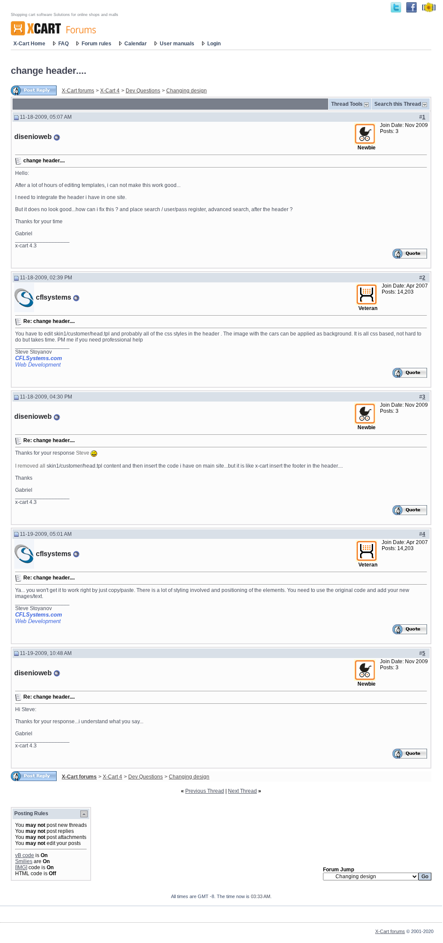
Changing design (186, 91)
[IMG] (21, 867)
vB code (24, 855)
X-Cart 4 (110, 91)
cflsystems (53, 297)
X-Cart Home (29, 44)
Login (214, 44)
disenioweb (33, 136)
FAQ (63, 44)
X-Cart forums (78, 91)
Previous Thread (204, 791)
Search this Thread (397, 104)
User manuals (177, 44)
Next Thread (242, 791)
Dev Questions (143, 91)
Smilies (23, 861)
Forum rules (96, 44)
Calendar (135, 44)
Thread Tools (347, 104)
